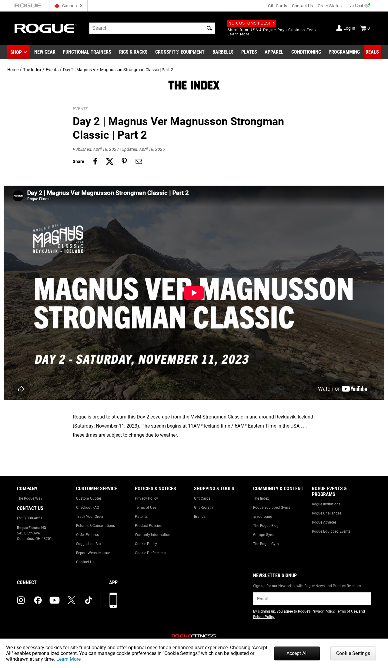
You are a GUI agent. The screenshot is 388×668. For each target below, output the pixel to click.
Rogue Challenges (326, 513)
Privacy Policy (146, 498)
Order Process (87, 535)
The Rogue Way (29, 498)
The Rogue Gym (266, 544)
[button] (209, 28)
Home (12, 69)
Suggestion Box (89, 544)
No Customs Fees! (249, 23)
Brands (200, 516)
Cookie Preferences (150, 553)
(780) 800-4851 (29, 518)
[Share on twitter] (109, 161)
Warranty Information (152, 535)
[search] (152, 28)
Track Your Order (89, 516)
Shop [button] (16, 52)
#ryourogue (262, 516)
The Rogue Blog (266, 526)
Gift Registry (204, 507)
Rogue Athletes (324, 522)
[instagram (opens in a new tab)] (20, 600)
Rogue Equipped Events (331, 531)
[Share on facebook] (95, 161)
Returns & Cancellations (95, 526)
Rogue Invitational (327, 504)
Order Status (330, 5)
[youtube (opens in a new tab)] (54, 600)
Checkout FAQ (87, 507)
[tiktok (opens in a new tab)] (88, 600)
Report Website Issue (93, 553)
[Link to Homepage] (46, 28)
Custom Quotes (89, 498)
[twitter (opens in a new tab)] (71, 600)
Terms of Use (145, 507)
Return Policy (264, 617)
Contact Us (302, 5)
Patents (141, 516)
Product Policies (148, 526)
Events (52, 69)
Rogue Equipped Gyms (271, 507)
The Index (32, 69)
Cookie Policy (146, 544)
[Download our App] (113, 600)
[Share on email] (138, 161)
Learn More (68, 659)
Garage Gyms (264, 535)
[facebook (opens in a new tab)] (37, 600)
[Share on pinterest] (124, 161)
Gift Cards (277, 5)
